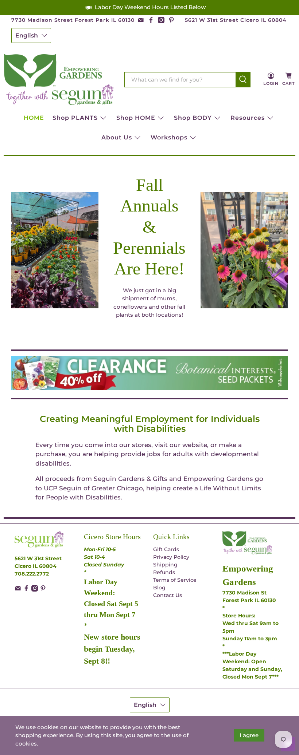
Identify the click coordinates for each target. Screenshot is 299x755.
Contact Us (167, 595)
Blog (159, 587)
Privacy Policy (171, 557)
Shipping (165, 564)
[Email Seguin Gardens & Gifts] (140, 20)
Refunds (164, 572)
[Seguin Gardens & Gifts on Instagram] (161, 20)
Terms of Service (175, 580)
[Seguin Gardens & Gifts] (58, 80)
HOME (34, 117)
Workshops (169, 137)
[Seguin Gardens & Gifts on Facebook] (151, 20)
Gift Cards (166, 549)
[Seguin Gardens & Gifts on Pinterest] (171, 20)
